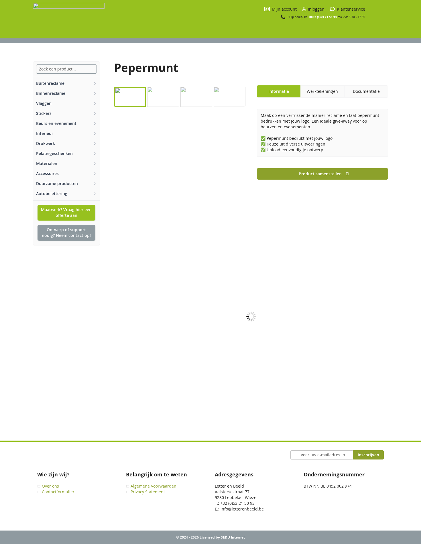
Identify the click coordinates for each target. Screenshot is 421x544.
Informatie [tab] (278, 91)
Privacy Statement (148, 491)
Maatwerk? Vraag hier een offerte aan (66, 212)
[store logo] (69, 20)
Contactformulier (58, 491)
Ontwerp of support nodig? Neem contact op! (66, 232)
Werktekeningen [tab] (322, 91)
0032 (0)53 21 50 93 (323, 17)
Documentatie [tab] (366, 91)
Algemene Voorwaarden (153, 486)
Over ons (50, 486)
